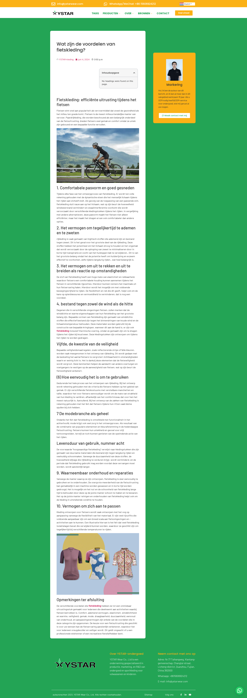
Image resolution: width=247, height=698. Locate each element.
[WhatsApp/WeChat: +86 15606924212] (105, 4)
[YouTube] (190, 695)
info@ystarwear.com (70, 4)
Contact (163, 13)
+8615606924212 (178, 675)
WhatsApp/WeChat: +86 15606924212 (132, 4)
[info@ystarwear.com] (53, 4)
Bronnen (144, 13)
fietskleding (63, 330)
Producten (110, 13)
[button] (134, 73)
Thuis (95, 13)
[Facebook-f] (181, 695)
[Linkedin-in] (185, 695)
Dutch (187, 4)
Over (128, 13)
